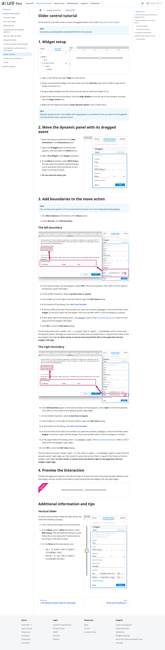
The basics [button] (6, 9)
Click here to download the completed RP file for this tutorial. (66, 32)
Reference (120, 632)
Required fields (10, 40)
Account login (9, 17)
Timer (6, 62)
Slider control (9, 54)
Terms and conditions (13, 58)
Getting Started (122, 628)
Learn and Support (124, 625)
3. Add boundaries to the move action (144, 21)
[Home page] (40, 10)
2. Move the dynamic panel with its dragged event (146, 16)
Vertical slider (140, 39)
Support (84, 3)
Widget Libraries (123, 635)
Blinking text (9, 25)
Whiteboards (72, 3)
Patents (56, 639)
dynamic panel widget (110, 22)
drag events (81, 114)
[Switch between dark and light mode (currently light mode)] (142, 3)
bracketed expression (106, 318)
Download (95, 3)
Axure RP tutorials (44, 3)
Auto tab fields (10, 21)
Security (56, 635)
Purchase (25, 643)
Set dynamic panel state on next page (15, 49)
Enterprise (25, 632)
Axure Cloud (59, 3)
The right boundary (142, 29)
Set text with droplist (12, 36)
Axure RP (30, 3)
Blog (86, 625)
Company (25, 635)
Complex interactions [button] (11, 13)
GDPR (55, 632)
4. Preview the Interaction (143, 33)
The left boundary (142, 26)
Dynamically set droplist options (14, 30)
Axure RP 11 (26, 625)
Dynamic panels (47, 114)
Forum (87, 628)
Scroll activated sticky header (16, 44)
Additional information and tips (144, 36)
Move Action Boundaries (109, 209)
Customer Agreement (62, 625)
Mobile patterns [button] (9, 66)
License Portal (90, 632)
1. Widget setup (139, 11)
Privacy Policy (58, 628)
